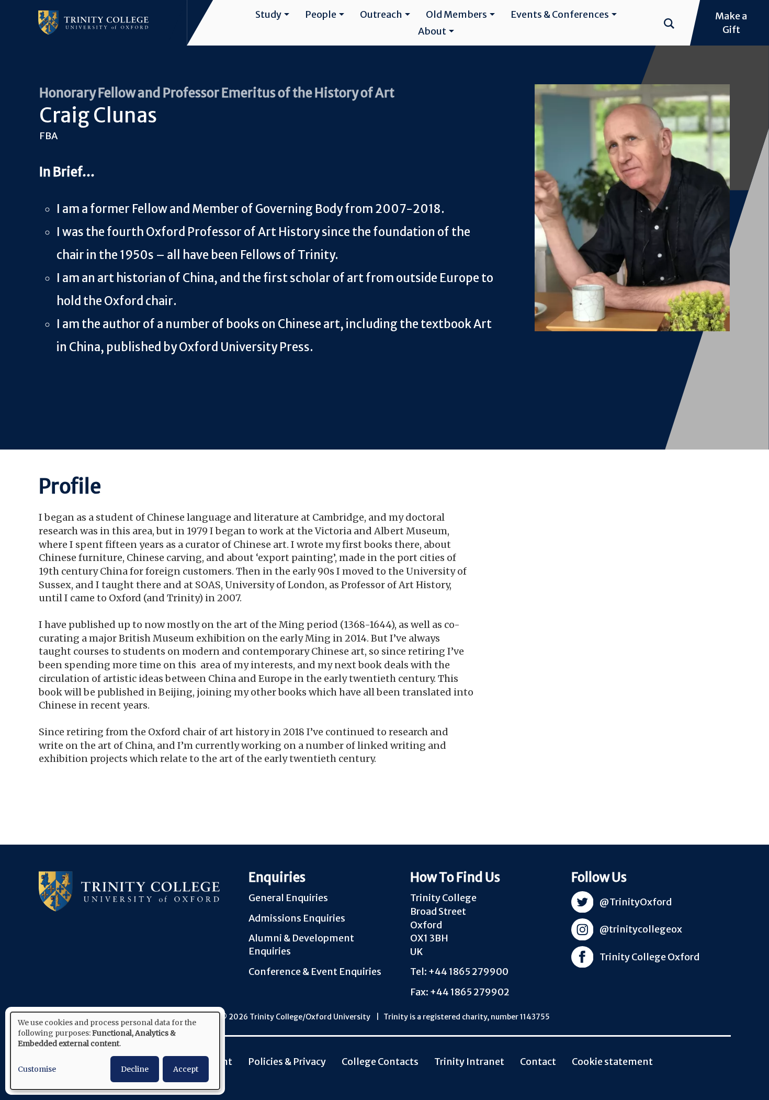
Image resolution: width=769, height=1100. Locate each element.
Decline (135, 1069)
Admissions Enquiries (296, 918)
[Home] (93, 23)
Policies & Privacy (287, 1062)
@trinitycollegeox (641, 929)
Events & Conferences (560, 14)
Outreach (381, 14)
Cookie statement (612, 1062)
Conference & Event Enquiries (314, 972)
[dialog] (115, 1051)
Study (268, 14)
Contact (538, 1062)
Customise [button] (37, 1069)
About (432, 31)
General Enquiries (288, 898)
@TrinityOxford (636, 902)
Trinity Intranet (469, 1062)
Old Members (456, 14)
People (320, 14)
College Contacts (380, 1062)
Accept (185, 1069)
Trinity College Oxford (649, 957)
